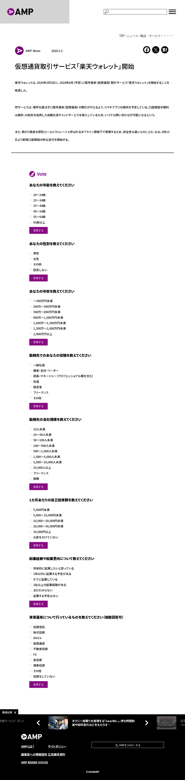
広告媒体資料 (56, 754)
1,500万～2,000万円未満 (49, 328)
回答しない (40, 270)
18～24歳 (39, 195)
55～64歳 (39, 217)
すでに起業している (45, 579)
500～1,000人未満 (45, 451)
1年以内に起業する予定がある (52, 574)
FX (35, 654)
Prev (39, 722)
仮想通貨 (39, 643)
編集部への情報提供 (34, 754)
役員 (36, 381)
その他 (37, 264)
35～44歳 (39, 206)
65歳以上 (39, 222)
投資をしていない (44, 676)
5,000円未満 (41, 510)
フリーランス (40, 392)
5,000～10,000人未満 (47, 462)
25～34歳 (39, 200)
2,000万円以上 (42, 334)
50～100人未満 (43, 440)
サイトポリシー (57, 746)
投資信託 (39, 627)
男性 (36, 253)
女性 (36, 259)
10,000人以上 (42, 467)
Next (145, 722)
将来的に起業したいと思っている (53, 568)
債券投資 (39, 665)
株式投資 (39, 632)
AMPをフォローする (130, 745)
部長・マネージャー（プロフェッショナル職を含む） (63, 376)
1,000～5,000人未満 (46, 457)
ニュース (132, 35)
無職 (36, 478)
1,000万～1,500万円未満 (49, 323)
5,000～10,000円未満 (47, 515)
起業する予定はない (45, 596)
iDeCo (37, 638)
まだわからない (43, 590)
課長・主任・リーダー (46, 370)
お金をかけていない (45, 537)
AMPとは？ (27, 746)
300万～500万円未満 (46, 306)
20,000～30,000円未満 (48, 526)
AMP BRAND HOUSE (34, 762)
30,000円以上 (42, 532)
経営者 (37, 387)
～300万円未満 (43, 301)
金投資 (37, 660)
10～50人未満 (42, 435)
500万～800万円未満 (46, 312)
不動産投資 (40, 649)
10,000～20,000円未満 (48, 521)
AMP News (33, 51)
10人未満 (39, 429)
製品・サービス (150, 35)
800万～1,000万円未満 (48, 317)
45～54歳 (39, 211)
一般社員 (39, 365)
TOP (121, 35)
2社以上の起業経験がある (49, 585)
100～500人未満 (44, 446)
